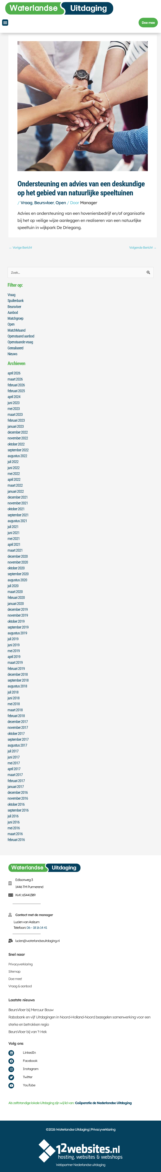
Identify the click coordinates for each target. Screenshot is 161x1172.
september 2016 (18, 810)
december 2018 (18, 674)
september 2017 (18, 739)
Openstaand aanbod (21, 336)
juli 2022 (13, 461)
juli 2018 (13, 692)
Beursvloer (44, 202)
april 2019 (14, 656)
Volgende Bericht (142, 247)
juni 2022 (13, 468)
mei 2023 (14, 408)
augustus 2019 (17, 633)
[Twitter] (11, 1077)
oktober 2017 (16, 733)
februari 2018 (16, 716)
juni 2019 (13, 645)
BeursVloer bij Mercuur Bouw (30, 1009)
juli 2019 (13, 639)
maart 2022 (15, 485)
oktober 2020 (16, 568)
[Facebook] (11, 1061)
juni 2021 (13, 533)
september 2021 (18, 515)
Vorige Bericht (20, 247)
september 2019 (18, 627)
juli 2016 (13, 816)
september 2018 (18, 680)
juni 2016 (13, 822)
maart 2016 (15, 834)
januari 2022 (16, 491)
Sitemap (14, 971)
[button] (5, 22)
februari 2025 (16, 391)
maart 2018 (15, 710)
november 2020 (18, 562)
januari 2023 (16, 426)
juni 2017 (13, 757)
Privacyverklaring (20, 964)
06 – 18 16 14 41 (37, 927)
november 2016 (18, 798)
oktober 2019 (16, 621)
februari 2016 (16, 839)
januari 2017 (16, 786)
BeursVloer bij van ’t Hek (27, 1031)
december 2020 (18, 556)
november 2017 (18, 727)
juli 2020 (13, 586)
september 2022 (18, 450)
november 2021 (18, 503)
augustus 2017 (17, 745)
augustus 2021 (17, 521)
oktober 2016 (16, 804)
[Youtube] (11, 1085)
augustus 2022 (17, 456)
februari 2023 (16, 420)
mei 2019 (14, 651)
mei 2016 (14, 828)
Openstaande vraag (20, 342)
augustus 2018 (17, 686)
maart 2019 (15, 662)
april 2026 (14, 373)
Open (61, 202)
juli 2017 (13, 751)
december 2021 (18, 497)
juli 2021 (13, 526)
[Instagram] (11, 1069)
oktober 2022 (16, 444)
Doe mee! (15, 979)
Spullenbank (15, 300)
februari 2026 (16, 385)
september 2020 (18, 574)
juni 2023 (13, 403)
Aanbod (13, 312)
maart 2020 (15, 591)
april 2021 (14, 544)
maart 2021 (15, 550)
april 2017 (14, 769)
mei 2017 (14, 763)
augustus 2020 (17, 580)
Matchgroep (15, 318)
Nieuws (12, 354)
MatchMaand (16, 330)
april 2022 (14, 479)
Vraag (26, 202)
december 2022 (18, 432)
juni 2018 (13, 698)
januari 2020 (16, 603)
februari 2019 (16, 668)
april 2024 (14, 396)
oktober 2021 (16, 509)
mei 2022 (14, 473)
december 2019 (18, 609)
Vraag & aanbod (20, 986)
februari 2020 (16, 597)
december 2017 (18, 721)
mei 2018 (14, 704)
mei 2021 (14, 538)
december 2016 (18, 792)
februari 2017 (16, 781)
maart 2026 (15, 379)
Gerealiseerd (15, 348)
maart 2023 (15, 414)
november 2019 (18, 615)
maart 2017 (15, 774)
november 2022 (18, 438)
